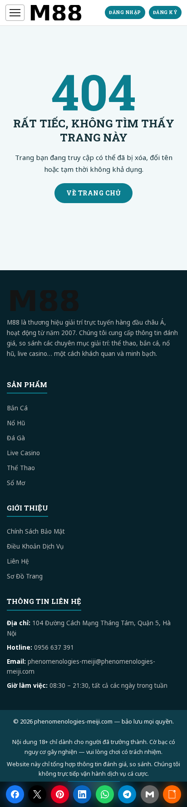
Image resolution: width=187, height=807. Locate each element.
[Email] (150, 794)
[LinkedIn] (82, 794)
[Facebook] (15, 794)
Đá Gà (16, 438)
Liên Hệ (18, 561)
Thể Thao (21, 468)
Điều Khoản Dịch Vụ (35, 546)
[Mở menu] (15, 13)
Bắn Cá (17, 408)
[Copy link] (172, 794)
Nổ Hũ (16, 423)
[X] (37, 794)
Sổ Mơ (16, 483)
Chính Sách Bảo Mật (36, 531)
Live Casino (23, 453)
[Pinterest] (60, 794)
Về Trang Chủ (93, 193)
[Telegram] (127, 794)
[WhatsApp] (105, 794)
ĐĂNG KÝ (165, 12)
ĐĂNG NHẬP (125, 12)
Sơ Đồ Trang (25, 576)
